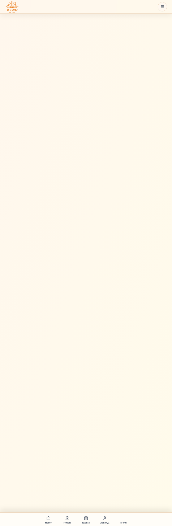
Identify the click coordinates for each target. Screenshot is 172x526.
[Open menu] (162, 6)
